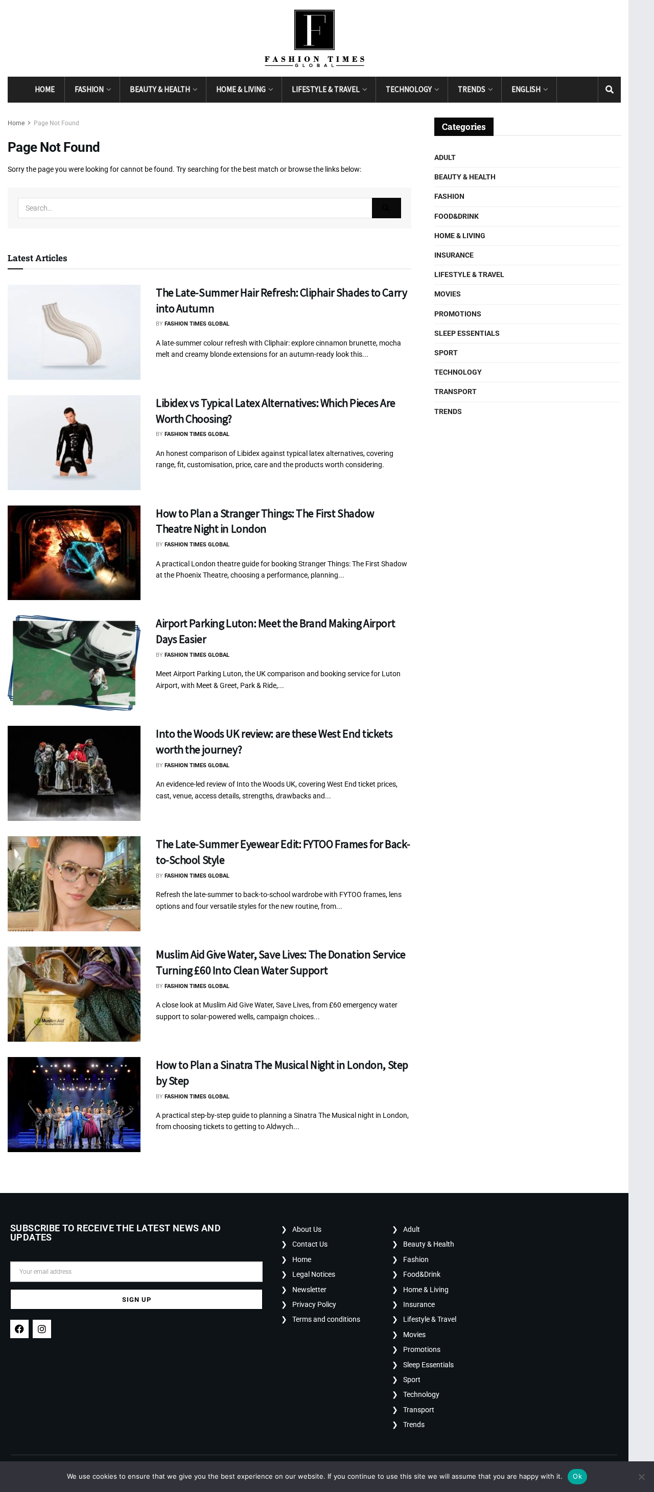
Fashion (89, 89)
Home (45, 89)
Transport (455, 391)
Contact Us (310, 1244)
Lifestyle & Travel (326, 89)
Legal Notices (313, 1274)
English (526, 89)
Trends (471, 89)
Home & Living (241, 89)
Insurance (454, 255)
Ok (577, 1476)
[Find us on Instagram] (586, 90)
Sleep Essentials (467, 333)
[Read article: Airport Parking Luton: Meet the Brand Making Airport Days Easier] (74, 662)
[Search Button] (609, 89)
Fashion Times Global (197, 323)
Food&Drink (456, 216)
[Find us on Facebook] (568, 90)
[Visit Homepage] (314, 38)
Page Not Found (56, 123)
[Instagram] (42, 1329)
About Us (306, 1229)
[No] (641, 1477)
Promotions (457, 314)
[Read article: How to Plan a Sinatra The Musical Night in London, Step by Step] (74, 1104)
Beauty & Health (160, 89)
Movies (447, 294)
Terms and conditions (326, 1319)
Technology (409, 89)
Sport (446, 353)
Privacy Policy (314, 1304)
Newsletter (309, 1290)
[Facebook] (19, 1329)
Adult (445, 157)
